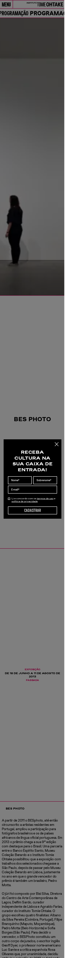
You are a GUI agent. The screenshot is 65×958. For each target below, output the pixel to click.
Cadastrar (32, 510)
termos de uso (45, 498)
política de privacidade (25, 501)
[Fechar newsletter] (56, 444)
